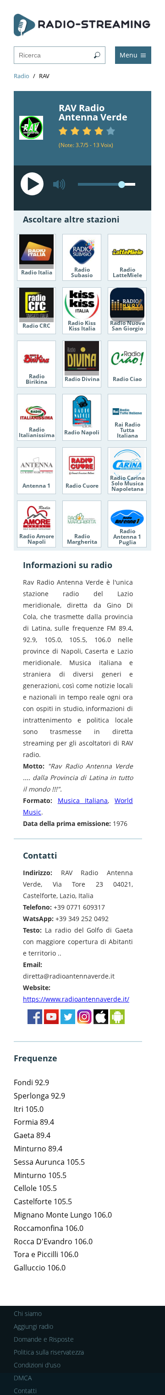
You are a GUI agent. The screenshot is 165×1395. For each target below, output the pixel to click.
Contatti (25, 1390)
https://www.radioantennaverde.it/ (76, 999)
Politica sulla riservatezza (49, 1352)
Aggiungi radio (33, 1326)
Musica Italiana (83, 800)
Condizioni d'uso (37, 1365)
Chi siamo (28, 1313)
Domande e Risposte (44, 1339)
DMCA (23, 1377)
